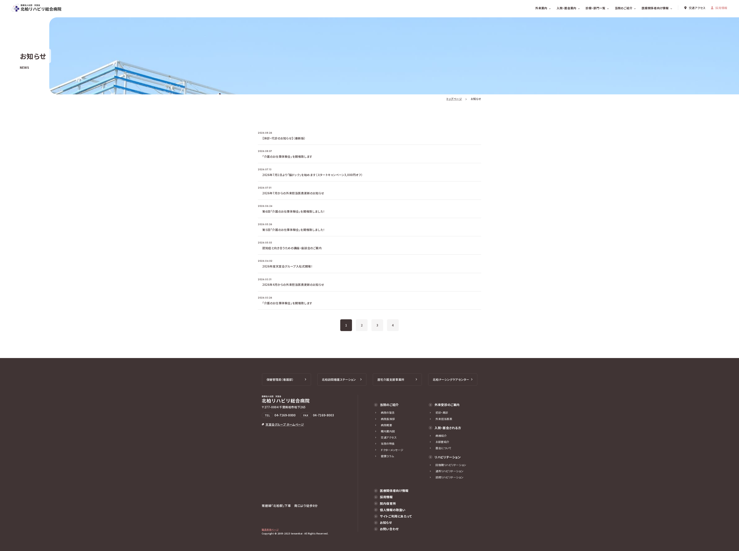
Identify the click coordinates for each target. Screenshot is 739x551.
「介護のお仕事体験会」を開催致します (287, 156)
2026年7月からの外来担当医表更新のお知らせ (293, 193)
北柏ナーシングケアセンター (451, 379)
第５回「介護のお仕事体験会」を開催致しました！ (293, 230)
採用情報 (721, 8)
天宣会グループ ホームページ (285, 424)
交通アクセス (697, 8)
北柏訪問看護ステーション (339, 379)
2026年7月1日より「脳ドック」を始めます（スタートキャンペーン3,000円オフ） (312, 175)
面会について (443, 448)
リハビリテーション (448, 457)
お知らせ (386, 522)
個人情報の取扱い (392, 509)
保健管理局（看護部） (280, 379)
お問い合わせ (389, 529)
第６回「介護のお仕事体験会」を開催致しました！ (293, 211)
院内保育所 (388, 503)
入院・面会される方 (448, 427)
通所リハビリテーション (449, 471)
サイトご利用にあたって (396, 516)
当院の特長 (388, 443)
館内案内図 (388, 431)
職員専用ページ (270, 529)
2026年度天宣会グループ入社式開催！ (287, 266)
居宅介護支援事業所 (390, 379)
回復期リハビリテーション (451, 465)
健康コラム (387, 456)
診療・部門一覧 (595, 8)
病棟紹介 (441, 436)
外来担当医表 (444, 419)
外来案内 (541, 8)
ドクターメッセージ (392, 450)
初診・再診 (442, 412)
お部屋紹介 (442, 442)
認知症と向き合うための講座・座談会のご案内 (292, 248)
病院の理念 (388, 412)
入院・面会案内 (566, 8)
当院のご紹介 (624, 8)
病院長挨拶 (388, 419)
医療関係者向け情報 (655, 8)
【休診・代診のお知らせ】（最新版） (284, 138)
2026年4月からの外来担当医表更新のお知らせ (293, 285)
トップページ (454, 99)
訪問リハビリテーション (449, 477)
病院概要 (386, 425)
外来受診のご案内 (447, 404)
